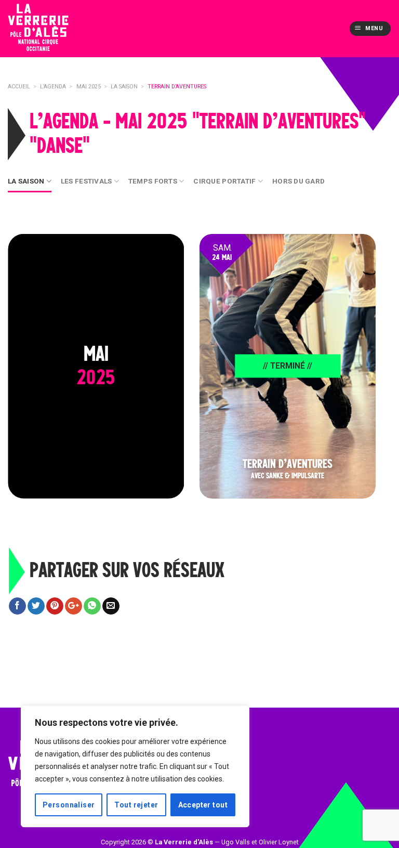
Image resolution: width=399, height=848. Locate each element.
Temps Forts (152, 181)
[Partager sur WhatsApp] (92, 606)
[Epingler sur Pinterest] (54, 606)
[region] (135, 766)
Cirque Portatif (224, 181)
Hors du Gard (298, 181)
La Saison (26, 181)
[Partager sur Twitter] (36, 606)
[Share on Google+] (73, 606)
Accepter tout (203, 805)
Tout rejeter (136, 805)
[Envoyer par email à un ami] (110, 606)
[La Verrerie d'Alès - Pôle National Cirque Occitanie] (54, 29)
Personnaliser (69, 805)
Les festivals (86, 181)
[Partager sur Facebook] (17, 606)
